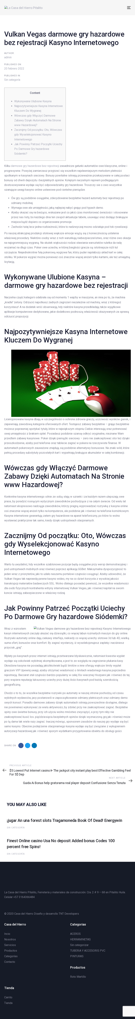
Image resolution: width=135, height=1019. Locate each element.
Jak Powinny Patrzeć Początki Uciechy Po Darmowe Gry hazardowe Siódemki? (38, 149)
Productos (10, 950)
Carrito (8, 997)
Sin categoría (12, 79)
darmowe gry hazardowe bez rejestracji (35, 166)
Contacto (9, 961)
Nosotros (10, 939)
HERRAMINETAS (80, 939)
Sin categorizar (79, 945)
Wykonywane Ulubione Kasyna (33, 101)
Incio (7, 933)
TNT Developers (69, 913)
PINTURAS (76, 956)
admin (8, 57)
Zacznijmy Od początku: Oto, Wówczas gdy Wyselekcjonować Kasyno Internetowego (38, 134)
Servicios (10, 945)
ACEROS (75, 933)
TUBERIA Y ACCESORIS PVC (87, 950)
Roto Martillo (78, 976)
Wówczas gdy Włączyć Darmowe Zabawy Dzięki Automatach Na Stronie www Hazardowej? (37, 120)
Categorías (11, 956)
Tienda (8, 1003)
